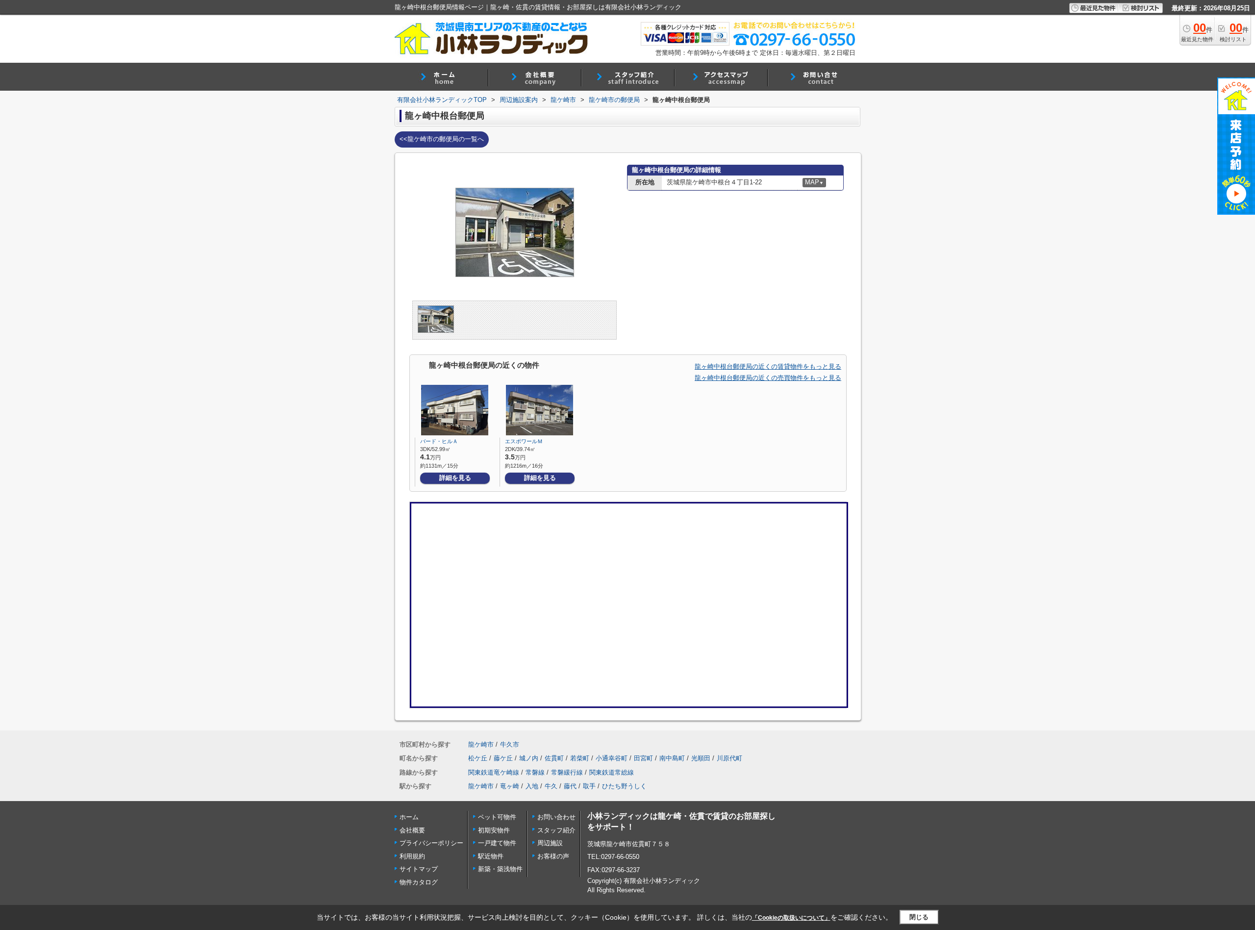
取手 (589, 786)
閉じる (919, 917)
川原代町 (729, 758)
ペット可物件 (497, 817)
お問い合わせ (556, 817)
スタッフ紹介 (556, 830)
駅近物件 (490, 856)
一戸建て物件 (497, 843)
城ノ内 (528, 758)
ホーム (409, 817)
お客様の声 (553, 856)
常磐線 (535, 772)
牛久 (551, 786)
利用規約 (412, 856)
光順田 (700, 758)
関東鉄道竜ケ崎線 (493, 772)
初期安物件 (494, 830)
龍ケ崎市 (481, 744)
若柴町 (579, 758)
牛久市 (509, 744)
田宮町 (643, 758)
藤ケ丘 (503, 758)
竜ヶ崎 (509, 786)
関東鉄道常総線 (611, 772)
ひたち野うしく (624, 786)
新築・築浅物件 (500, 869)
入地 (532, 786)
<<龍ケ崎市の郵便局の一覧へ (442, 139)
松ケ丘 (477, 758)
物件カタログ (419, 882)
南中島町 (672, 758)
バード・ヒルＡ (439, 441)
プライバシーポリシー (431, 843)
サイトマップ (419, 869)
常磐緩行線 (567, 772)
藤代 (570, 786)
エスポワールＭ (524, 441)
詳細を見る (455, 477)
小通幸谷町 (612, 758)
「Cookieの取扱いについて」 (791, 917)
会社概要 (412, 830)
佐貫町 (554, 758)
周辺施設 (550, 843)
